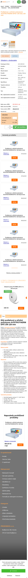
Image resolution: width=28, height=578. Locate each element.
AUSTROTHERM (22, 66)
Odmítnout (9, 575)
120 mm (20, 87)
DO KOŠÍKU (21, 127)
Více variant (5, 56)
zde (13, 567)
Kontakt (4, 456)
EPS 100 (20, 75)
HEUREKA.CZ (6, 482)
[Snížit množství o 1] (10, 128)
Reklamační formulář (8, 473)
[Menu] (24, 2)
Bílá (19, 68)
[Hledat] (12, 2)
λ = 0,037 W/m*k (22, 85)
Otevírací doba (6, 459)
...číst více (20, 52)
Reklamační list (6, 493)
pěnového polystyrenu (10, 327)
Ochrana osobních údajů (9, 479)
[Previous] (1, 298)
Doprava (15, 56)
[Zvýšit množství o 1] (10, 126)
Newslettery (5, 485)
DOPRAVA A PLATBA (8, 487)
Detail (14, 157)
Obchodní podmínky (7, 476)
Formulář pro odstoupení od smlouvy (12, 496)
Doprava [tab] (8, 316)
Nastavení (17, 575)
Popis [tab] (3, 316)
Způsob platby (6, 490)
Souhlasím (14, 570)
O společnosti (6, 462)
